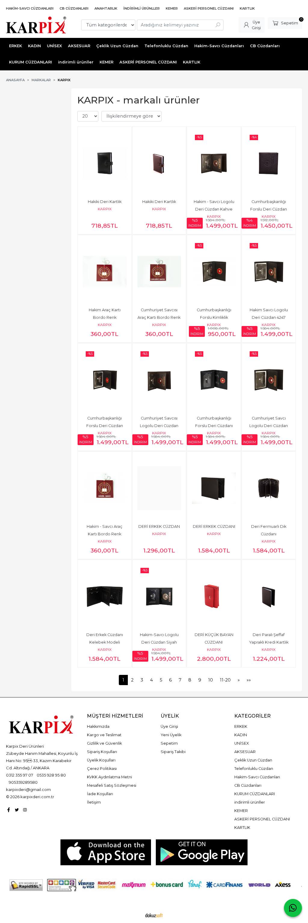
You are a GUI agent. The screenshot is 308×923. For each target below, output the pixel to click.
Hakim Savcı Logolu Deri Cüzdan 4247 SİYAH (269, 317)
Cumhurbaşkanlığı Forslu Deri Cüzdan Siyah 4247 (105, 425)
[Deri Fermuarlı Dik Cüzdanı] (269, 488)
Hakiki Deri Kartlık (105, 201)
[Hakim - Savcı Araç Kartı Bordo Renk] (105, 488)
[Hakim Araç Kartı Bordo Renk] (105, 271)
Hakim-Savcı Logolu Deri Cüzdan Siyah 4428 (160, 642)
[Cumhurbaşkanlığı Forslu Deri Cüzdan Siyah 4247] (105, 379)
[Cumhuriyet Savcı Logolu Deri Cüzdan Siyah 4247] (269, 379)
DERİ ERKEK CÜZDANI (214, 526)
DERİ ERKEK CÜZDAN (159, 526)
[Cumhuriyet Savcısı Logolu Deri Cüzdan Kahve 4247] (159, 379)
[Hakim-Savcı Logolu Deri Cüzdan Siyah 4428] (159, 596)
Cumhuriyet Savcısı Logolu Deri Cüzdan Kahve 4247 (159, 425)
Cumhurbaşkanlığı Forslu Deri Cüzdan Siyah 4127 (269, 209)
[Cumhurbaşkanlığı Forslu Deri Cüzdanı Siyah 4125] (214, 379)
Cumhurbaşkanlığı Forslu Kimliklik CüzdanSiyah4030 (214, 317)
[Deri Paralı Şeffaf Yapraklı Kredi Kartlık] (269, 596)
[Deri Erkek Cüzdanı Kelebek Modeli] (105, 596)
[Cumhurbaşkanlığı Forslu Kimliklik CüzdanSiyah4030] (214, 271)
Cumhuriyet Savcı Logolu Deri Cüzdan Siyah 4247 (269, 425)
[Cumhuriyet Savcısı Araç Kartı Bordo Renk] (159, 271)
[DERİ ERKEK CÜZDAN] (159, 488)
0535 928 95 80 (51, 775)
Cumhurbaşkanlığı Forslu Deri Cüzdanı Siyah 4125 (215, 425)
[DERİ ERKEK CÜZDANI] (214, 488)
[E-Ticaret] (154, 915)
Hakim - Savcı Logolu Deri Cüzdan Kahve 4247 (214, 209)
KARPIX (105, 209)
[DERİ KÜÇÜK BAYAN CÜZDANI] (214, 596)
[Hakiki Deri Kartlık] (105, 163)
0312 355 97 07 (19, 775)
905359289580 (23, 782)
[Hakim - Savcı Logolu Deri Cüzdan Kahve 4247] (214, 163)
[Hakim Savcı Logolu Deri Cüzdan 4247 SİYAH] (269, 271)
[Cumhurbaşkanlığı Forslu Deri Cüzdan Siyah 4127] (269, 163)
